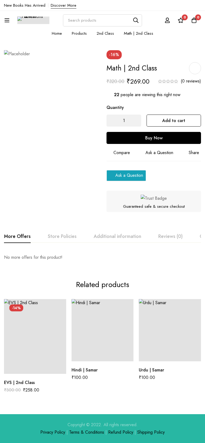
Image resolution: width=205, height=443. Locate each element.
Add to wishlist (195, 68)
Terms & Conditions (86, 432)
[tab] (17, 236)
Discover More (63, 5)
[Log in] (167, 20)
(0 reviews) (191, 81)
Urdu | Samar (151, 370)
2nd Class (105, 33)
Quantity (115, 107)
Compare (121, 153)
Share (194, 153)
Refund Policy (120, 432)
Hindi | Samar (85, 370)
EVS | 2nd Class (19, 382)
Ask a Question (159, 153)
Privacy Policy (52, 432)
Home (57, 33)
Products (79, 33)
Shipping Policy (151, 432)
